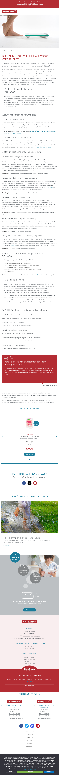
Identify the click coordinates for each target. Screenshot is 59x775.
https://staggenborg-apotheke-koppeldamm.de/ (32, 638)
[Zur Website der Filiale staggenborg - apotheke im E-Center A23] (15, 701)
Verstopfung (49, 187)
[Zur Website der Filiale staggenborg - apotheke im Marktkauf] (44, 701)
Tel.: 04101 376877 (44, 714)
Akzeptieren (30, 771)
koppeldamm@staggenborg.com (31, 636)
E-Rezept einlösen (22, 4)
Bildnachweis (29, 746)
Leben (4, 51)
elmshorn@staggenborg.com (15, 718)
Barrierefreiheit (29, 740)
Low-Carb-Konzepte (7, 160)
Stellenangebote (29, 731)
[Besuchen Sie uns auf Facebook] (21, 726)
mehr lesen (29, 681)
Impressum (30, 734)
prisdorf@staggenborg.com (44, 718)
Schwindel (13, 245)
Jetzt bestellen (29, 454)
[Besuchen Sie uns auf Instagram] (32, 726)
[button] (57, 435)
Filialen (41, 4)
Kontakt (29, 743)
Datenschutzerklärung (29, 769)
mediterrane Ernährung (10, 222)
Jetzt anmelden (29, 610)
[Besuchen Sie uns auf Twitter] (27, 726)
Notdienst (35, 4)
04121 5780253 (31, 3)
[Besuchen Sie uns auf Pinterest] (38, 726)
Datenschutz (29, 737)
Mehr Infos (49, 771)
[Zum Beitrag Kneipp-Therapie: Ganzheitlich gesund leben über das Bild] (29, 517)
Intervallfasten (9, 200)
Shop (29, 4)
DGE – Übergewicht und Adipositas (41, 147)
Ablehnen (11, 771)
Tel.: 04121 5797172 (14, 714)
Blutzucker (40, 275)
